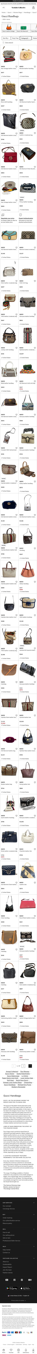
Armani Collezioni (12, 1071)
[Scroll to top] (30, 1066)
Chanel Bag (28, 1082)
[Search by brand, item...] (3, 7)
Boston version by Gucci (11, 1187)
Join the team (7, 1270)
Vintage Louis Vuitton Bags (12, 1082)
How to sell (6, 1232)
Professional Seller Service (11, 1241)
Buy (4, 1214)
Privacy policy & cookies (17, 1300)
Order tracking (7, 1218)
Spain (29, 1344)
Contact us (6, 1252)
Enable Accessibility (18, 1)
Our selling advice (8, 1235)
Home (4, 12)
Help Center (6, 1250)
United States (19, 1344)
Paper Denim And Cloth (10, 1078)
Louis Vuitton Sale (27, 1078)
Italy (33, 1344)
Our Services (7, 1203)
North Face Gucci (22, 1080)
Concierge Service (9, 1209)
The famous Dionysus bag (11, 1185)
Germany (25, 1344)
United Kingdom (11, 1344)
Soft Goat (10, 1080)
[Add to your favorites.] (16, 67)
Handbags (27, 12)
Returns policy (7, 1223)
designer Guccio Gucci (18, 1111)
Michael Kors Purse (24, 1085)
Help (4, 1246)
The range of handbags (10, 1173)
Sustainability (7, 1264)
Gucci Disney (9, 1074)
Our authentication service (11, 1220)
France (4, 1344)
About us (6, 1262)
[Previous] (13, 1066)
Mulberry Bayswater (18, 1087)
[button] (33, 7)
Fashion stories (8, 1273)
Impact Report (7, 1267)
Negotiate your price (7, 218)
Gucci (9, 12)
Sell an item (6, 1238)
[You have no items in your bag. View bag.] (33, 7)
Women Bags (17, 12)
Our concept (7, 1206)
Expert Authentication (26, 218)
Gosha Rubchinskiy (23, 1074)
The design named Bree (11, 1189)
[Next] (23, 1066)
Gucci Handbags (9, 1085)
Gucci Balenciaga (13, 1076)
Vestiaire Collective (10, 1258)
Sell (4, 1229)
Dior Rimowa (24, 1071)
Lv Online (25, 1076)
